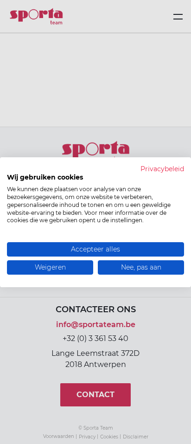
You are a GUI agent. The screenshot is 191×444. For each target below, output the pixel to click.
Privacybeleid (162, 168)
